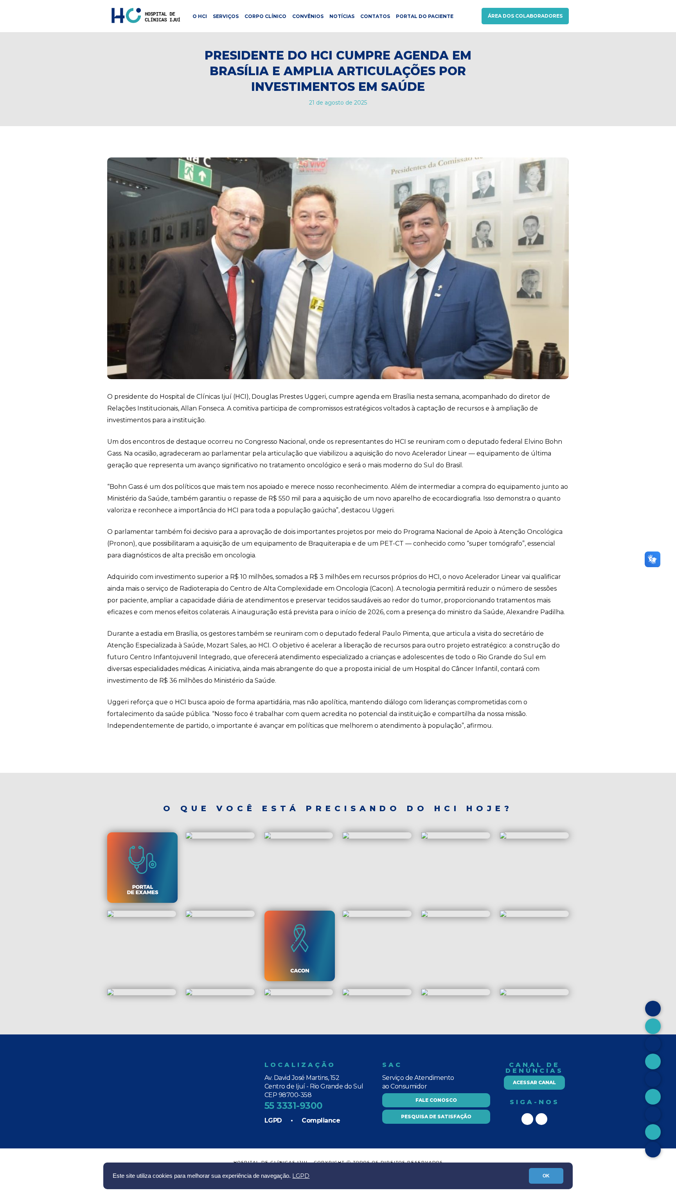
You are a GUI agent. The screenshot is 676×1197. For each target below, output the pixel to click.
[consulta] (503, 837)
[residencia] (346, 837)
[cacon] (267, 915)
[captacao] (456, 901)
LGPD (300, 1175)
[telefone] (503, 993)
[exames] (142, 901)
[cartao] (189, 837)
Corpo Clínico (265, 16)
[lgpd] (110, 993)
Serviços (226, 16)
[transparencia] (346, 993)
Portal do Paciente (424, 16)
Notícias (341, 16)
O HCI (199, 16)
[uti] (503, 915)
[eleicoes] (267, 993)
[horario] (267, 837)
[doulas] (142, 979)
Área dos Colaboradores (525, 16)
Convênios (308, 16)
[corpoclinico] (189, 915)
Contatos (375, 16)
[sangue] (346, 915)
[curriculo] (424, 993)
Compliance (321, 1120)
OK (546, 1176)
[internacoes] (424, 915)
